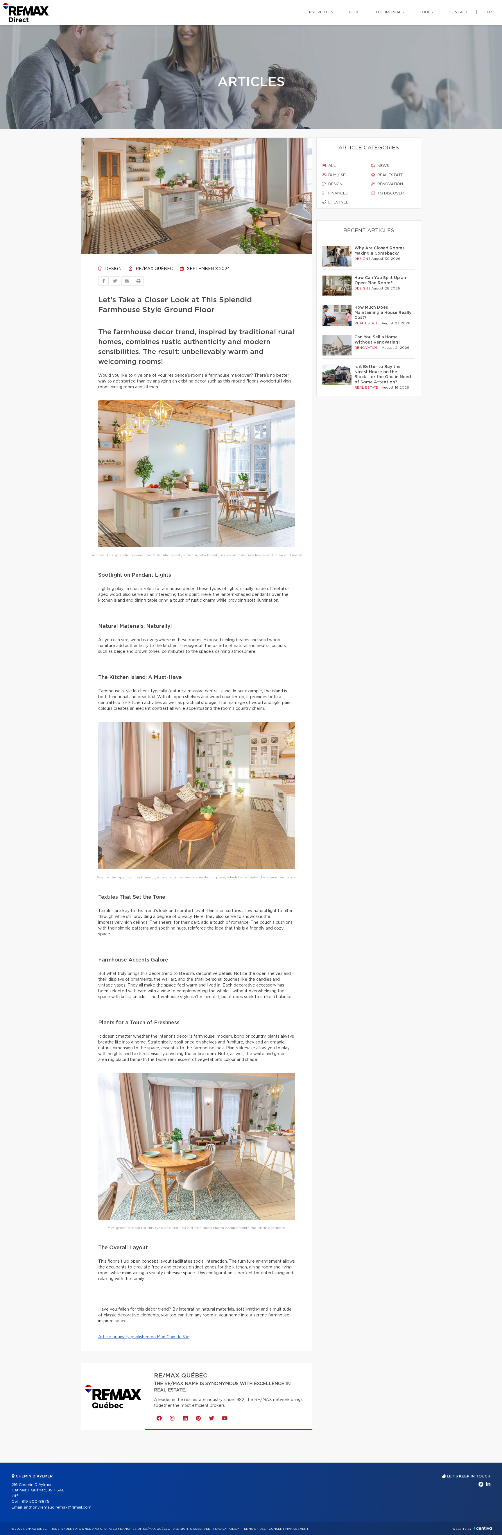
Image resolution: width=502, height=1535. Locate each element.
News (382, 166)
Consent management (289, 1528)
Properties (321, 12)
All (331, 166)
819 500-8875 (35, 1502)
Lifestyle (337, 202)
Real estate (389, 175)
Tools (426, 12)
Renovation (389, 184)
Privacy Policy (226, 1528)
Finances (337, 193)
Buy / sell (338, 175)
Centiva (483, 1528)
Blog (354, 12)
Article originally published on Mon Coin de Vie (143, 1337)
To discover (390, 193)
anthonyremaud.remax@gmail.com (58, 1507)
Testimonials (389, 12)
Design (112, 269)
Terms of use (254, 1528)
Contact (458, 12)
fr (489, 12)
